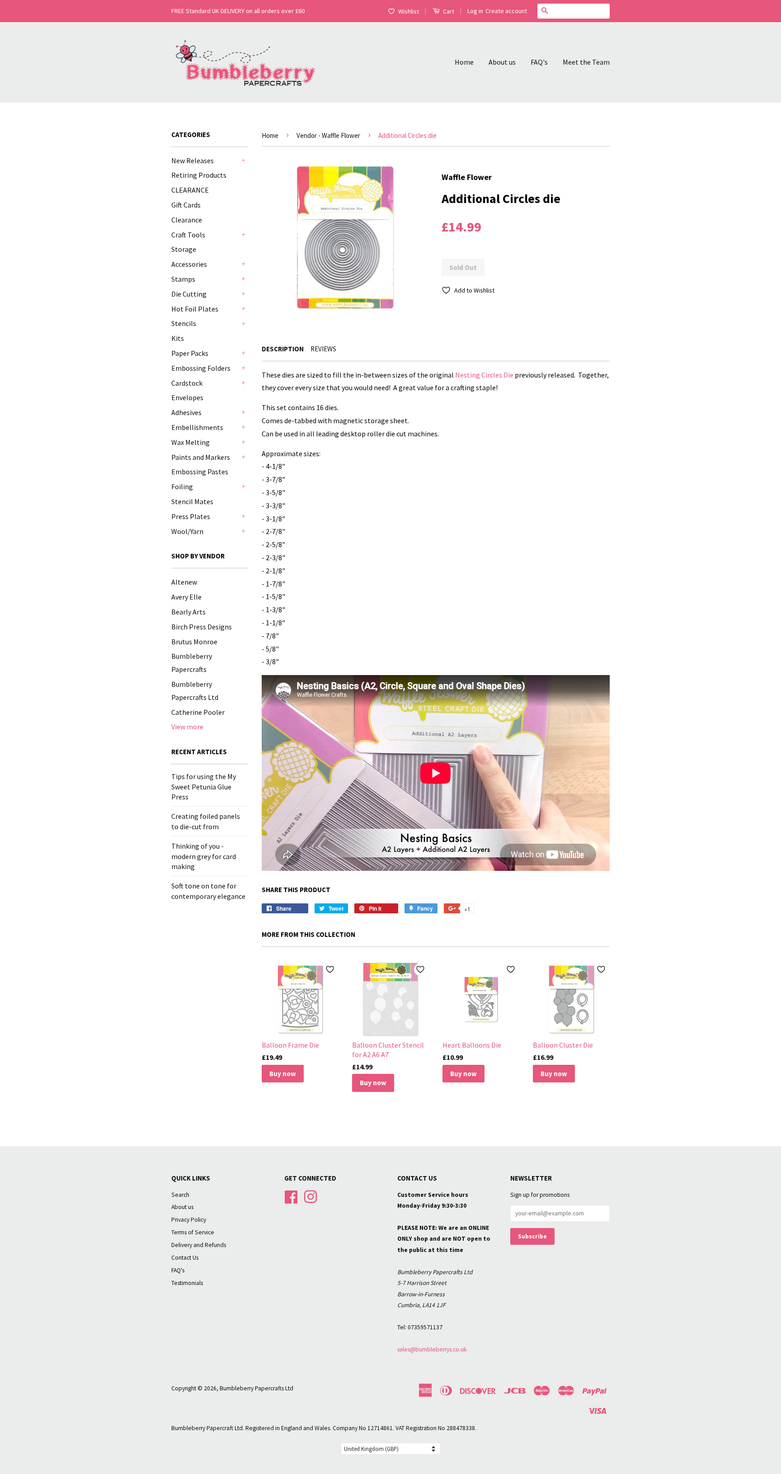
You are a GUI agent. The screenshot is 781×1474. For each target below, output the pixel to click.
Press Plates (190, 516)
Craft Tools (188, 234)
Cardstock (186, 382)
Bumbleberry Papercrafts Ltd (256, 1388)
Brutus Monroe (194, 641)
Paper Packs (189, 353)
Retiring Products (198, 175)
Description (283, 349)
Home (464, 61)
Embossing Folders (201, 368)
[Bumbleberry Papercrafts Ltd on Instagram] (310, 1196)
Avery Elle (186, 596)
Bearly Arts (188, 611)
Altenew (184, 581)
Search (180, 1195)
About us (502, 61)
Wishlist (408, 11)
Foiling (182, 486)
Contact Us (184, 1257)
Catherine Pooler (198, 712)
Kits (177, 338)
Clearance (186, 219)
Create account (506, 11)
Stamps (183, 278)
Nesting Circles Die (484, 374)
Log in (475, 11)
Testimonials (187, 1283)
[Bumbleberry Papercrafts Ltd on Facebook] (291, 1196)
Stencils (183, 323)
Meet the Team (586, 61)
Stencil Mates (192, 501)
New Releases (192, 160)
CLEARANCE (190, 189)
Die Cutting (189, 293)
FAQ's (539, 61)
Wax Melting (190, 442)
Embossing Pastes (199, 471)
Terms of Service (192, 1232)
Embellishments (197, 427)
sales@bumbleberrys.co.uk (432, 1349)
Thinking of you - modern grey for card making (203, 856)
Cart (448, 11)
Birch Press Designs (201, 626)
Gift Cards (186, 204)
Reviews (323, 349)
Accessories (189, 264)
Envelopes (187, 397)
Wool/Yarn (187, 531)
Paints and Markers (200, 457)
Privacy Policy (188, 1220)
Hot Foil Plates (194, 308)
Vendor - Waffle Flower (328, 135)
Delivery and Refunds (198, 1245)
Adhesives (186, 412)
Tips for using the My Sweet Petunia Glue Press (203, 786)
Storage (183, 249)
